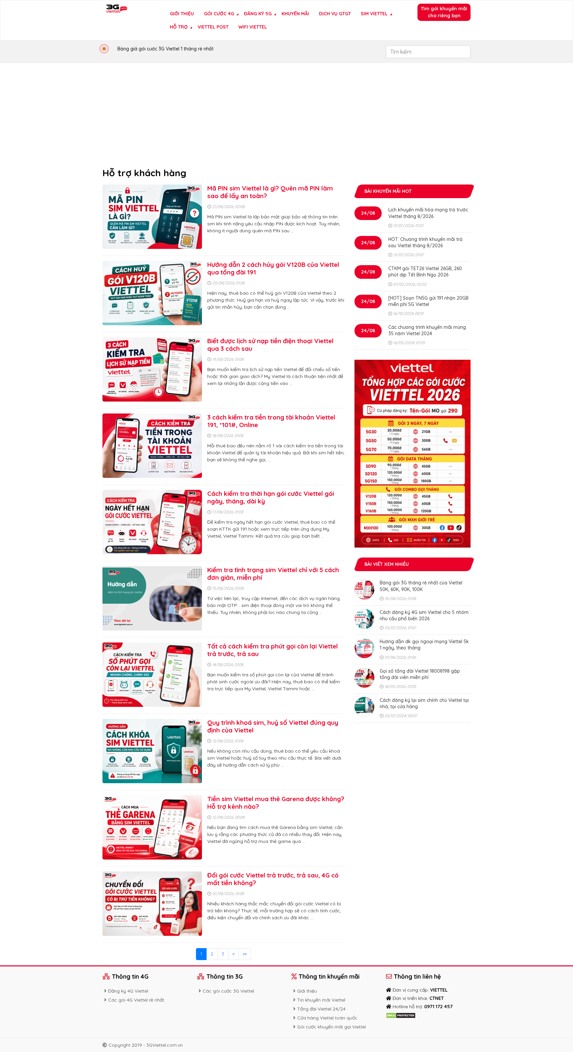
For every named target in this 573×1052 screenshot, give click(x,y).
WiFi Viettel (252, 27)
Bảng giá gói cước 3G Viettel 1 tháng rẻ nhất (165, 49)
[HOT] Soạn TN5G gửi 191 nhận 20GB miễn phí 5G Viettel (428, 301)
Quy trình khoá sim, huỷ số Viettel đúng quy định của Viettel (272, 726)
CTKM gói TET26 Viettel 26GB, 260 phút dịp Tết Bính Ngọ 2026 (425, 271)
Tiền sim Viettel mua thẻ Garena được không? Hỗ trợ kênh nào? (275, 802)
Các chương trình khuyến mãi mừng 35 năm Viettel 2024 (427, 330)
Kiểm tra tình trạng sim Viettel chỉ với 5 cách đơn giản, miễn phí (273, 573)
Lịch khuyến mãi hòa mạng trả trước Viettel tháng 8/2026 (428, 213)
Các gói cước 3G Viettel (228, 991)
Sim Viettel (374, 14)
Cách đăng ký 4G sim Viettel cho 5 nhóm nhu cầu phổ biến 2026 (424, 615)
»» (245, 954)
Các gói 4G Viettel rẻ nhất (136, 1000)
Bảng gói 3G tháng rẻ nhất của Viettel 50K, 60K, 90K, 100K (421, 586)
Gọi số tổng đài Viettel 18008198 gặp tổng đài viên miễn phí (420, 674)
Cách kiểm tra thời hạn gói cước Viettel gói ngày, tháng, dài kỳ (270, 497)
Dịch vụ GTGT (335, 14)
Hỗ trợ (179, 27)
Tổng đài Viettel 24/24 (321, 1009)
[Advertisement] (286, 112)
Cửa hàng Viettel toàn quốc (327, 1018)
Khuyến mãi (295, 14)
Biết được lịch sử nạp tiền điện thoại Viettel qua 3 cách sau (270, 344)
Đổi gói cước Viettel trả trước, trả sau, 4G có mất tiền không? (273, 879)
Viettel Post (213, 27)
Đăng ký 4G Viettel (128, 991)
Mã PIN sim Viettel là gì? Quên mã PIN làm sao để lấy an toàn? (270, 192)
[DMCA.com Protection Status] (400, 1015)
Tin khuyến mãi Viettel (321, 1000)
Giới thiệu (182, 14)
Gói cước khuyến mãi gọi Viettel (331, 1027)
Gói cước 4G (219, 14)
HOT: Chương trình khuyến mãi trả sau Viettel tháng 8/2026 (425, 242)
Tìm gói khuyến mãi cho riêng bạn (444, 12)
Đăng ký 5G (258, 14)
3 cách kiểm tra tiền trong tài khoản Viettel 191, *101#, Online (271, 421)
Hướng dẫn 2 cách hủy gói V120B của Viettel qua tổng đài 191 (273, 268)
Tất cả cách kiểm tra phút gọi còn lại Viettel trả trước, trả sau (272, 650)
